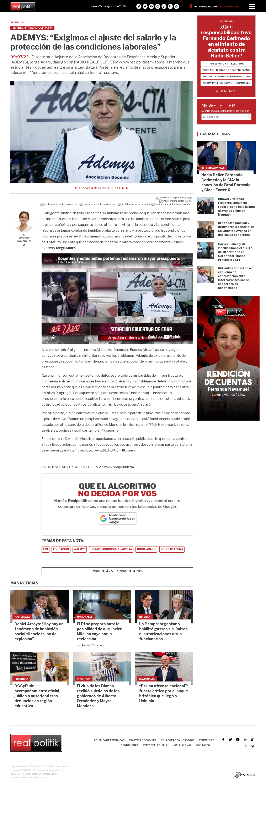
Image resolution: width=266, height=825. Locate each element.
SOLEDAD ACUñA (172, 549)
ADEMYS (79, 549)
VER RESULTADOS (226, 90)
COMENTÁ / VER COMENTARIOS (117, 571)
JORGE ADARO (146, 549)
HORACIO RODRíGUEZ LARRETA (111, 549)
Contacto (203, 745)
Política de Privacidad (109, 740)
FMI (45, 549)
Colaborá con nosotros (177, 740)
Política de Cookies (142, 740)
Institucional (181, 745)
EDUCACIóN (61, 549)
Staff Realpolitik (155, 745)
